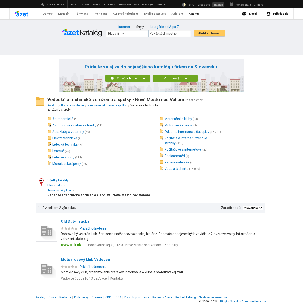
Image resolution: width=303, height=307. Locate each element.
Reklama (65, 297)
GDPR (109, 297)
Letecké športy (63, 157)
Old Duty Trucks (75, 221)
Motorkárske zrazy (179, 125)
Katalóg (40, 297)
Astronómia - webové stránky (74, 125)
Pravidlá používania (136, 297)
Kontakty (171, 245)
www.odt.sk (71, 245)
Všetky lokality (58, 180)
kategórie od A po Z (164, 27)
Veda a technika (176, 169)
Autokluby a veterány (68, 132)
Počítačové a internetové (183, 149)
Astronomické (62, 119)
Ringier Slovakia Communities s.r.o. (243, 301)
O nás (52, 297)
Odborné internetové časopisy (187, 132)
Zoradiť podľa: (231, 208)
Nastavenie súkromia (213, 297)
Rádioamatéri (175, 156)
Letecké (58, 151)
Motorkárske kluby (178, 119)
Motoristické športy (66, 164)
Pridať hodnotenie (93, 228)
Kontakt (185, 297)
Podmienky (81, 297)
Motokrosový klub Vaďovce (85, 259)
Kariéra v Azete (162, 297)
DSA (118, 297)
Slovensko (55, 185)
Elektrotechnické (64, 138)
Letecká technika (65, 144)
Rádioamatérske (177, 162)
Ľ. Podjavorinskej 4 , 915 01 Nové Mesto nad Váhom (123, 245)
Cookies (97, 297)
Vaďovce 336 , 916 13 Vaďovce (84, 278)
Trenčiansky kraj (59, 190)
